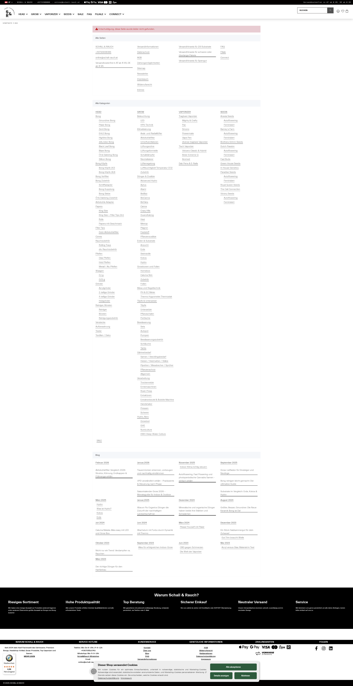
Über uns (147, 651)
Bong (98, 116)
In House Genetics (229, 168)
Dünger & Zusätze (146, 176)
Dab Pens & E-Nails (188, 163)
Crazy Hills (145, 210)
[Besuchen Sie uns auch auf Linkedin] (330, 649)
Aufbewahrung (103, 326)
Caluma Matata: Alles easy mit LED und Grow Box (112, 532)
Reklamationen (206, 653)
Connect (224, 57)
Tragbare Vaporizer (188, 116)
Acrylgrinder (105, 288)
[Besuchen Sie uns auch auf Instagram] (323, 649)
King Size (103, 210)
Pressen (145, 408)
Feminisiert (229, 125)
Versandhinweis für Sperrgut (193, 60)
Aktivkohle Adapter (105, 202)
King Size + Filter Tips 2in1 (111, 215)
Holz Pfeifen (104, 262)
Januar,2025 (143, 500)
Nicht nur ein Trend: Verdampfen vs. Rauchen (113, 552)
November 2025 (187, 462)
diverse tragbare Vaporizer (195, 142)
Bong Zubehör (103, 180)
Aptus (143, 185)
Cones (99, 236)
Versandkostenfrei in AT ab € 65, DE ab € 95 (327, 2)
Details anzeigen (221, 676)
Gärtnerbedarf (144, 352)
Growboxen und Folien (148, 266)
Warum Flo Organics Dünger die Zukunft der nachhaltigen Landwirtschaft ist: (153, 510)
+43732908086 (43, 2)
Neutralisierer (147, 159)
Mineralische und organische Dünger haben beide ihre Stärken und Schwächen (197, 510)
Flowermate (188, 133)
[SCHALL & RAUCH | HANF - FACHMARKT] (9, 12)
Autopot (144, 331)
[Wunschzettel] (342, 11)
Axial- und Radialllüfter (151, 133)
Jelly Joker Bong (106, 142)
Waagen (100, 271)
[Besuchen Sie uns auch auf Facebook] (316, 649)
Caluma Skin (147, 275)
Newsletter (142, 73)
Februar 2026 (102, 462)
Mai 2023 (225, 543)
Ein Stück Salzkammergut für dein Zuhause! (236, 532)
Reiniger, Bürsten (104, 305)
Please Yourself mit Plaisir (192, 527)
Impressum (142, 79)
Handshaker (146, 404)
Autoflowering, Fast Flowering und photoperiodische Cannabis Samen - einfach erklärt (197, 477)
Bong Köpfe (101, 163)
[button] (8, 2)
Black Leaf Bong (107, 146)
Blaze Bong (104, 150)
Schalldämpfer (148, 155)
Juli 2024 (100, 522)
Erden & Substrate (146, 241)
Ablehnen (245, 676)
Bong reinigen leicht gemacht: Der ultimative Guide (237, 482)
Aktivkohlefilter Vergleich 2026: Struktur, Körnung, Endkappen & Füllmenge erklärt (111, 473)
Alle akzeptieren (233, 667)
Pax (184, 125)
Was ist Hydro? (104, 508)
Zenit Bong (104, 129)
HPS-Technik (147, 125)
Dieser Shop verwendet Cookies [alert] (117, 665)
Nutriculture (146, 430)
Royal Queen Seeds (230, 185)
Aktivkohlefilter (148, 137)
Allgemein (145, 374)
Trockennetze (147, 382)
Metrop (144, 223)
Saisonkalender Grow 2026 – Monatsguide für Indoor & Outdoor (154, 493)
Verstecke (100, 322)
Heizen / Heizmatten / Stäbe (154, 361)
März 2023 (101, 559)
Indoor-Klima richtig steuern (193, 467)
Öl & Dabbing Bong (108, 155)
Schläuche (146, 344)
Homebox (145, 271)
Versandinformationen (148, 46)
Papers (99, 206)
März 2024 (184, 522)
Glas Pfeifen (105, 258)
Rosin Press (146, 391)
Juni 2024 (142, 522)
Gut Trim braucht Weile (233, 537)
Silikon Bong (105, 159)
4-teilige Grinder (107, 296)
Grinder (99, 284)
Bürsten (102, 314)
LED (142, 120)
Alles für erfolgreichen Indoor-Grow (155, 547)
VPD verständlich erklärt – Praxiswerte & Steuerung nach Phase (155, 482)
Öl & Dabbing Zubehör (106, 198)
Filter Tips (100, 228)
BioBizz (144, 193)
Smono (185, 129)
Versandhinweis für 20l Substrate (195, 46)
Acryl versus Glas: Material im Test (238, 547)
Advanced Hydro (149, 180)
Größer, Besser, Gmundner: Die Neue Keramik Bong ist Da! (238, 509)
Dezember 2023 (228, 522)
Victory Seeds (227, 193)
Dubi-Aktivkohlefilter (109, 232)
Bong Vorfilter (102, 176)
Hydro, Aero (143, 417)
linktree (140, 90)
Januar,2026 (143, 462)
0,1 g (101, 275)
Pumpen (145, 335)
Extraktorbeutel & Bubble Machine (157, 399)
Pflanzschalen (147, 314)
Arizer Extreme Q (190, 155)
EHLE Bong (104, 133)
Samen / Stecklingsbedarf (153, 357)
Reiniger (103, 309)
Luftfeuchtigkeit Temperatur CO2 (157, 168)
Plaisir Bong (104, 125)
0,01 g (102, 279)
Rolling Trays (105, 245)
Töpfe (143, 305)
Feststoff (145, 232)
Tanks (143, 348)
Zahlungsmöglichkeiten (148, 63)
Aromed (186, 159)
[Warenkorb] (347, 11)
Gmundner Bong (107, 120)
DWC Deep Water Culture (153, 434)
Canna (144, 206)
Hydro (143, 262)
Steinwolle (146, 253)
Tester (99, 331)
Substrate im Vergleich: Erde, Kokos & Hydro (238, 493)
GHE (143, 425)
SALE (99, 440)
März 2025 (101, 500)
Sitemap (141, 68)
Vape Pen (187, 137)
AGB (139, 57)
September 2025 (228, 462)
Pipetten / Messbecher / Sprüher (157, 365)
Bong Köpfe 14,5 (107, 168)
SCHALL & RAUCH (24, 2)
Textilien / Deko (103, 335)
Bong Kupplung (106, 189)
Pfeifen (99, 253)
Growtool (145, 421)
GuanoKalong (147, 215)
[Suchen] (330, 10)
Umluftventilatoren (149, 142)
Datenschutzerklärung (206, 656)
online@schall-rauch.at (67, 2)
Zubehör (145, 172)
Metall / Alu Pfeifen (108, 266)
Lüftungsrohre (147, 146)
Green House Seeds (230, 163)
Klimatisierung (144, 129)
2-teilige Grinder (107, 292)
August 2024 (226, 500)
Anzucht (145, 245)
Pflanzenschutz (148, 369)
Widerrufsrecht (144, 84)
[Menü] (14, 654)
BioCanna (145, 198)
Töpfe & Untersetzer (147, 301)
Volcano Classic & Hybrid (194, 150)
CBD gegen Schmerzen (191, 547)
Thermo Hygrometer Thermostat (156, 296)
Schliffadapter (106, 185)
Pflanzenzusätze (148, 236)
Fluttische (145, 318)
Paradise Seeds (228, 172)
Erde (143, 249)
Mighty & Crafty (189, 120)
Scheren (145, 412)
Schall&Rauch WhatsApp (88, 656)
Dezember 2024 (187, 500)
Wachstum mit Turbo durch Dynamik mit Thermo (155, 532)
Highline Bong (106, 137)
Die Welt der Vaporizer (191, 551)
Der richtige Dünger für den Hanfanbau (109, 568)
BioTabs (144, 202)
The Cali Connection (230, 189)
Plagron (144, 228)
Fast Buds (225, 159)
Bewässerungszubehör (152, 339)
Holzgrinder (104, 301)
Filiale (223, 52)
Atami (143, 189)
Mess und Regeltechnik (148, 288)
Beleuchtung (143, 116)
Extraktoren (146, 395)
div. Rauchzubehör (108, 249)
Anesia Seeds (227, 116)
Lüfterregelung (148, 163)
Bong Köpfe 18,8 (107, 172)
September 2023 (145, 543)
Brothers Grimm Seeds (231, 142)
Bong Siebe (104, 193)
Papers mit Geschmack (110, 223)
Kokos (144, 258)
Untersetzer (146, 309)
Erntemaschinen (148, 387)
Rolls (101, 219)
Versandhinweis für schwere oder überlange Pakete (195, 53)
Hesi (143, 219)
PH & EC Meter (148, 292)
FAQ (89, 14)
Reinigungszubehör (108, 318)
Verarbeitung (143, 378)
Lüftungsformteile (149, 150)
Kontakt (147, 648)
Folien (143, 284)
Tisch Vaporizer (186, 146)
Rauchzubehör (103, 241)
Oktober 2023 (102, 543)
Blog (147, 653)
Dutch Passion (227, 146)
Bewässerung (144, 322)
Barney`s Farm (227, 129)
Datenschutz (143, 52)
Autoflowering (231, 120)
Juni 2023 (183, 543)
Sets (143, 326)
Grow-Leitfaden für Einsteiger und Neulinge (237, 471)
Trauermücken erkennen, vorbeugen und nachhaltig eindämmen (155, 471)
